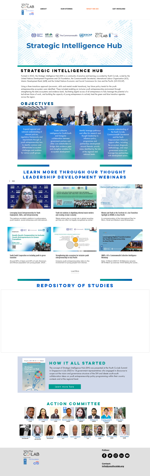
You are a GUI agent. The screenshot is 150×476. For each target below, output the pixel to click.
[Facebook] (104, 455)
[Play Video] (29, 196)
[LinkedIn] (121, 455)
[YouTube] (127, 455)
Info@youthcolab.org (113, 466)
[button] (12, 181)
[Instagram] (115, 455)
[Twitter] (110, 455)
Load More (75, 271)
